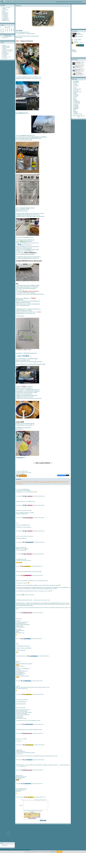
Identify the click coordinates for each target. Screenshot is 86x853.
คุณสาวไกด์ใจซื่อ (52, 482)
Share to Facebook (61, 475)
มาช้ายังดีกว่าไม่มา (77, 102)
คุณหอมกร (40, 481)
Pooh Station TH (77, 101)
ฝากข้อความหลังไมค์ (77, 39)
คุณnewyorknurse (42, 482)
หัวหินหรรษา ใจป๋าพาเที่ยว (7, 51)
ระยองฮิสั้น (4, 55)
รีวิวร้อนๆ (4, 11)
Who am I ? (5, 45)
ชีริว (74, 98)
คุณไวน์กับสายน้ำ (25, 481)
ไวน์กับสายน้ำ (20, 517)
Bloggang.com (5, 845)
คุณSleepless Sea (50, 481)
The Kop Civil (20, 759)
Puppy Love (5, 52)
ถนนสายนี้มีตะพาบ (6, 18)
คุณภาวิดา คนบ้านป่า (19, 483)
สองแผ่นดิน (20, 694)
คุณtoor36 (30, 481)
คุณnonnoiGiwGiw (19, 481)
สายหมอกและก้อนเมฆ (78, 91)
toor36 (21, 542)
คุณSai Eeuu (44, 481)
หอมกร (19, 566)
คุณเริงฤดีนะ (47, 482)
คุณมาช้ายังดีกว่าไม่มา (29, 482)
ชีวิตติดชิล (4, 20)
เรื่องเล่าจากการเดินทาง (7, 7)
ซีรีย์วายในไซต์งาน (6, 53)
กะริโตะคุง (76, 112)
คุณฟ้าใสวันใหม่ (35, 481)
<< (0, 27)
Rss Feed (75, 41)
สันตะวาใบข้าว (20, 744)
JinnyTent (75, 92)
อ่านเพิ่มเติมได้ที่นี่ (52, 851)
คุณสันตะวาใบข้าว (59, 482)
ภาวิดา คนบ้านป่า (21, 797)
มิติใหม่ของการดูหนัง (6, 46)
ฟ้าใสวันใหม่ (76, 104)
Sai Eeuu (19, 575)
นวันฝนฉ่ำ (5, 48)
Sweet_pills (76, 111)
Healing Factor (5, 19)
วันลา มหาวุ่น (5, 58)
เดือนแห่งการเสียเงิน (6, 47)
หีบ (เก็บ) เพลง (5, 14)
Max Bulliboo (20, 594)
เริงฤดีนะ (19, 680)
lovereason (76, 108)
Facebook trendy (5, 13)
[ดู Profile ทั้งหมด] (80, 36)
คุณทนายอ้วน (18, 482)
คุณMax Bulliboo (56, 481)
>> (14, 27)
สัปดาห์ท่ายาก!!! (5, 37)
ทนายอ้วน (19, 612)
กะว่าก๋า (19, 638)
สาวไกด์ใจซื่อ (20, 724)
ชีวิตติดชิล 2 (5, 8)
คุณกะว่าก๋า (23, 482)
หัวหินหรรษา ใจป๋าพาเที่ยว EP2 (8, 49)
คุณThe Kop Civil (65, 482)
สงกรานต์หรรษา (5, 54)
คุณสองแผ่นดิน (35, 482)
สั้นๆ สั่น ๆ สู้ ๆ (5, 12)
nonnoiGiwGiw (20, 496)
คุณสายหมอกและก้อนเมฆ (64, 481)
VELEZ (75, 99)
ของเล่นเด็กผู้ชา (5, 15)
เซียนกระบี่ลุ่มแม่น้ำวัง (77, 89)
